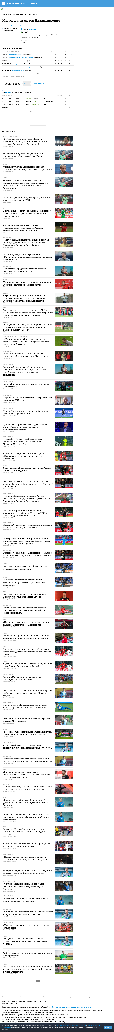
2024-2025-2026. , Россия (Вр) (16, 70)
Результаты (20, 14)
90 (65, 98)
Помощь (4, 996)
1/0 (65, 67)
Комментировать (38, 124)
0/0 (65, 54)
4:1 (45, 98)
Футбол (33, 14)
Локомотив (32, 29)
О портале (23, 996)
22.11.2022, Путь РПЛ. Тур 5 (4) (11, 101)
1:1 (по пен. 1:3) (48, 101)
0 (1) (70, 54)
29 (51, 67)
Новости (14, 26)
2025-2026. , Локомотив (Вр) (22, 67)
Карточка (5, 26)
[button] (12, 83)
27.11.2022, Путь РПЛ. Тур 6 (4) (11, 98)
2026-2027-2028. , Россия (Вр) (16, 64)
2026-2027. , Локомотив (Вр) (16, 54)
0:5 (45, 104)
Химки (8, 92)
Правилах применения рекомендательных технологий (71, 1007)
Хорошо (107, 1027)
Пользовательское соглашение (53, 996)
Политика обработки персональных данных (88, 996)
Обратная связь (14, 996)
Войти (110, 5)
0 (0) (55, 54)
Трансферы (31, 26)
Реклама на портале (34, 996)
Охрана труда (68, 996)
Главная (6, 14)
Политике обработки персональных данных (71, 1025)
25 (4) (70, 67)
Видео (22, 26)
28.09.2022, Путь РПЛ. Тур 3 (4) (11, 104)
